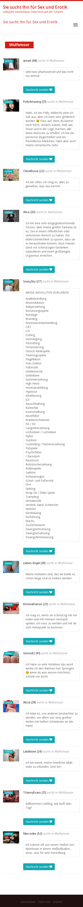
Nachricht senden (37, 90)
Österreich (44, 902)
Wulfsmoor (57, 60)
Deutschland (28, 902)
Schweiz (57, 902)
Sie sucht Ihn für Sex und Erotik (30, 22)
